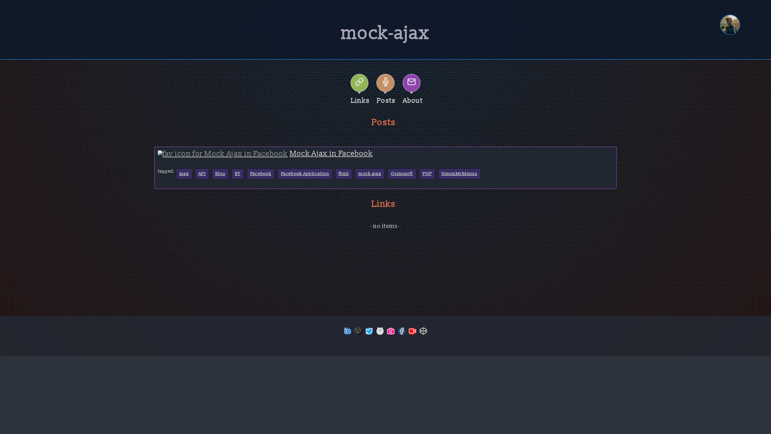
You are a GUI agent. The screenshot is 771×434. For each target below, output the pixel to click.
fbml (344, 174)
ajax (184, 174)
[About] (412, 83)
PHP (427, 174)
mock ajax (369, 174)
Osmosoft (402, 174)
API (202, 174)
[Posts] (385, 83)
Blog (220, 174)
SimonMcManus (459, 174)
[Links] (360, 83)
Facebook (260, 174)
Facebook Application (305, 174)
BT (238, 174)
